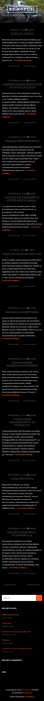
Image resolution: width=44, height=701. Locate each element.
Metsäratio (6, 623)
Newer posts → (34, 585)
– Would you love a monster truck (17, 648)
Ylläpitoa (6, 640)
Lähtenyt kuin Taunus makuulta (16, 631)
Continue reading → (23, 60)
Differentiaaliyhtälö (10, 614)
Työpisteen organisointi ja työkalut (22, 422)
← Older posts (9, 585)
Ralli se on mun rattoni (22, 254)
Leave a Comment (29, 66)
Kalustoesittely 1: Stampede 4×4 (22, 534)
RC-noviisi (22, 9)
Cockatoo (29, 696)
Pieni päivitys (22, 478)
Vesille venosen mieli (22, 141)
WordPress (27, 692)
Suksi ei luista (22, 33)
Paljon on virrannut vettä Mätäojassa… (22, 199)
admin (31, 30)
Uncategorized (13, 66)
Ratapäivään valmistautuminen (22, 364)
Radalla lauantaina (22, 312)
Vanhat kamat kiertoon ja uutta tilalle (22, 86)
